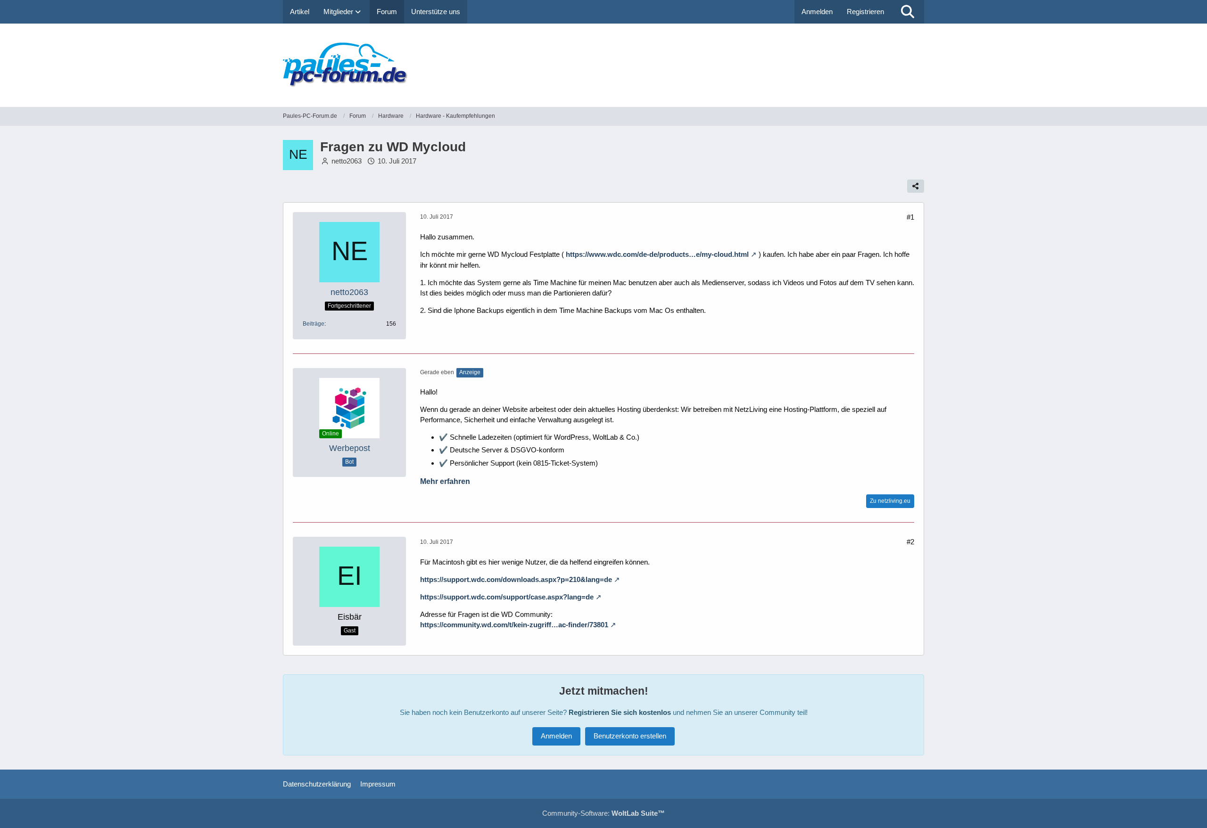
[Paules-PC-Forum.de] (603, 65)
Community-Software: (603, 813)
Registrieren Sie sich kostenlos (620, 712)
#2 (910, 542)
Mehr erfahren (445, 481)
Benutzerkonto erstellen (630, 736)
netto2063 (346, 161)
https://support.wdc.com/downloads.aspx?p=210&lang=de (516, 579)
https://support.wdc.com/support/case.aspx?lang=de (507, 597)
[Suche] (907, 12)
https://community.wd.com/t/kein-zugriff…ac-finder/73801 (514, 625)
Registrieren (865, 12)
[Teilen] (915, 186)
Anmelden (817, 12)
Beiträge (313, 323)
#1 (910, 217)
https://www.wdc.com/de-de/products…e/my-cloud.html (657, 254)
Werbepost (349, 448)
